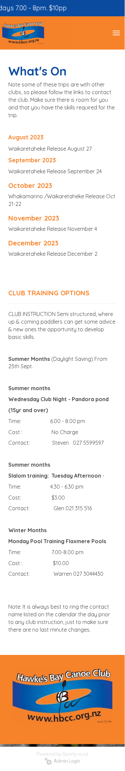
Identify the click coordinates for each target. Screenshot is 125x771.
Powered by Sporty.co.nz (62, 754)
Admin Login (66, 761)
